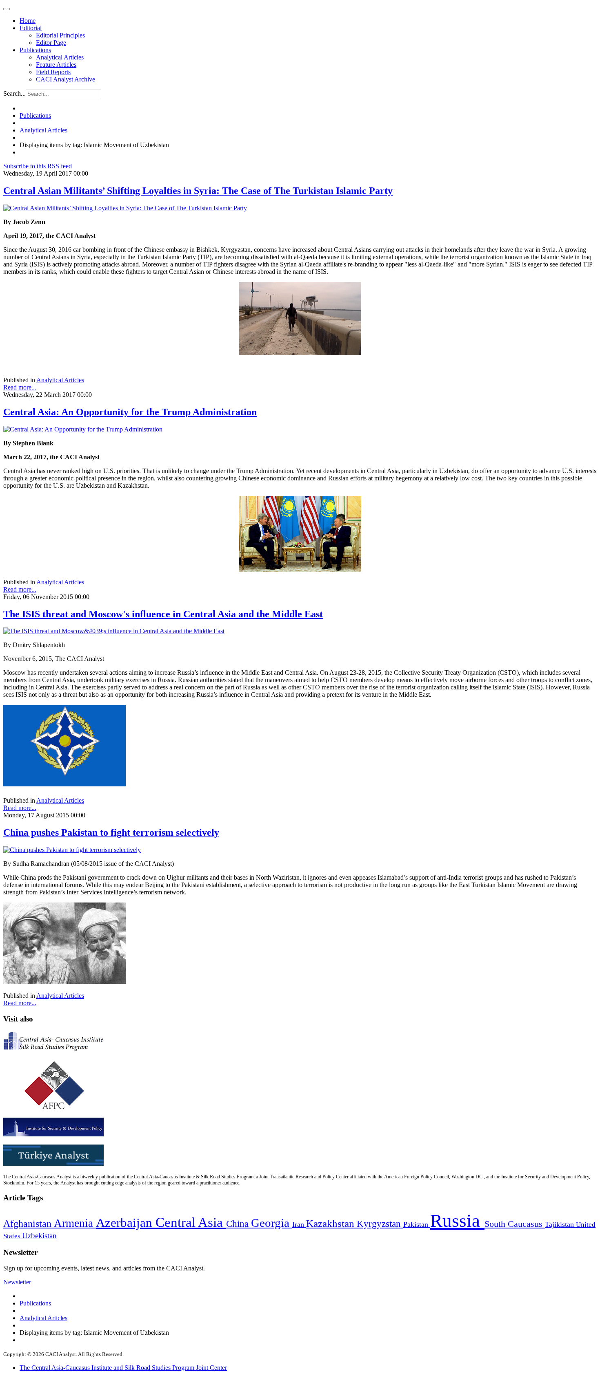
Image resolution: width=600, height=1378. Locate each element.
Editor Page (51, 42)
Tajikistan (560, 1224)
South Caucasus (514, 1224)
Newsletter (17, 1282)
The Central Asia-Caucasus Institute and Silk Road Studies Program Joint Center (123, 1367)
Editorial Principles (60, 35)
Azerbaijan (126, 1223)
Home (28, 20)
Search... (14, 93)
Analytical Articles (60, 57)
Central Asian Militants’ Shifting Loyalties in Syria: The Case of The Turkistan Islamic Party (198, 190)
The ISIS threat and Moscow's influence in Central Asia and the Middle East (163, 614)
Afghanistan (28, 1223)
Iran (299, 1224)
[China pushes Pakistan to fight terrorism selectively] (72, 849)
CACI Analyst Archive (65, 79)
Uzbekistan (39, 1235)
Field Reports (53, 71)
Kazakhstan (331, 1223)
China (238, 1224)
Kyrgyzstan (380, 1224)
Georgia (271, 1222)
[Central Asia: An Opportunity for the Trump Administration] (82, 429)
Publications (35, 49)
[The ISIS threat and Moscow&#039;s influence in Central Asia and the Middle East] (113, 630)
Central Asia (191, 1222)
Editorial (31, 27)
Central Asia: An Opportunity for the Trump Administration (130, 412)
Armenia (75, 1223)
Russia (457, 1221)
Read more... (19, 387)
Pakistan (416, 1224)
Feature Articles (56, 64)
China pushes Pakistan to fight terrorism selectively (111, 832)
